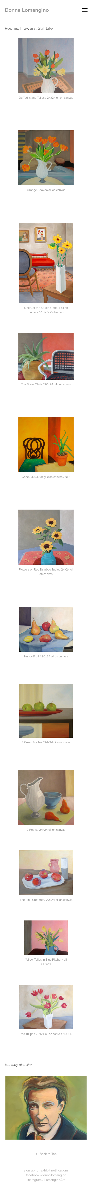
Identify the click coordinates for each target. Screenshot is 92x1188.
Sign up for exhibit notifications (46, 1170)
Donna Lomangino (27, 10)
